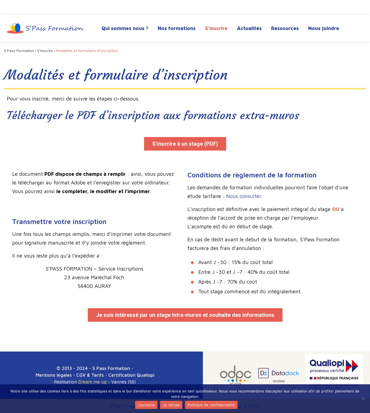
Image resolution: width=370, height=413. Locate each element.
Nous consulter (243, 196)
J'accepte (146, 405)
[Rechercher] (358, 29)
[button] (185, 144)
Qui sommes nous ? (125, 28)
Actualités (249, 28)
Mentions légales (54, 375)
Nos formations (177, 28)
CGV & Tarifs (90, 375)
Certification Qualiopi (131, 375)
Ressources (285, 28)
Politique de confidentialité (211, 405)
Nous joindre (323, 28)
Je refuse (171, 405)
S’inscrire (216, 28)
